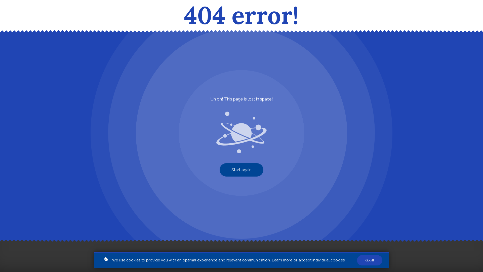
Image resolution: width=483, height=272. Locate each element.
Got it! (370, 260)
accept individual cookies (322, 260)
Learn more (282, 260)
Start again (241, 169)
